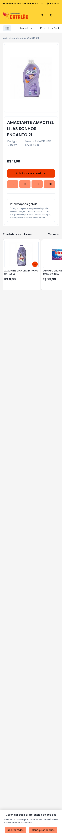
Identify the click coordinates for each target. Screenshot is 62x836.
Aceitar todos (15, 830)
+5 (25, 184)
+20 (49, 184)
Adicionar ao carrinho (31, 173)
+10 (37, 184)
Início (5, 38)
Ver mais (53, 234)
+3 (12, 184)
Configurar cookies (43, 830)
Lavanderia (16, 38)
